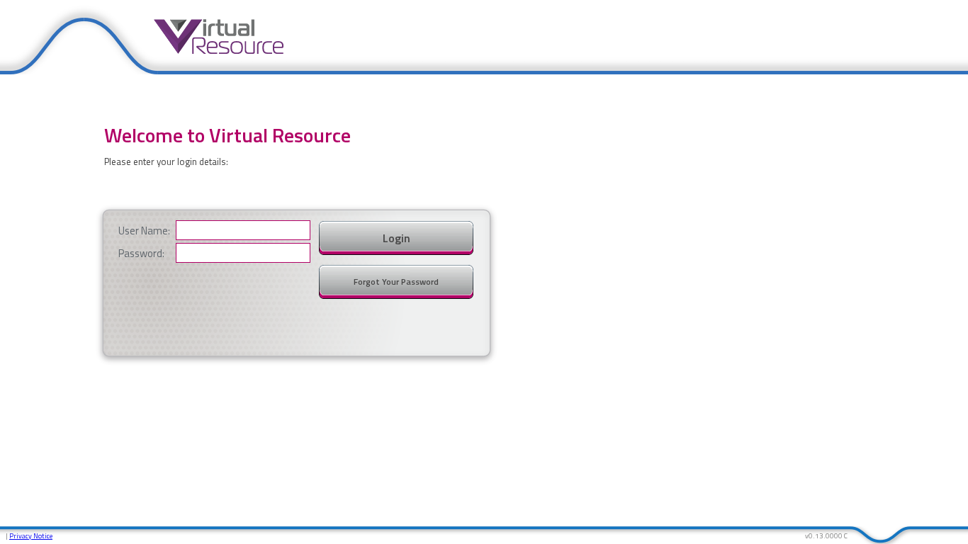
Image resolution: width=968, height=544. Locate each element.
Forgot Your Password (396, 281)
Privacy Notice (30, 536)
